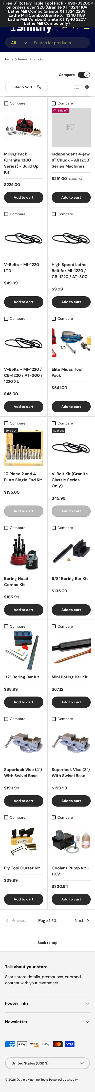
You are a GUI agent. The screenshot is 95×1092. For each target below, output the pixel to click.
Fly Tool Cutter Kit (22, 868)
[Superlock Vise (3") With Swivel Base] (71, 743)
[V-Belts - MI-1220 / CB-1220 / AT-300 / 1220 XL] (23, 342)
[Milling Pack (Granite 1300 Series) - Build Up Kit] (23, 127)
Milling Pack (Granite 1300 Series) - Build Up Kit (21, 163)
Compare (67, 74)
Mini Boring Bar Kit (70, 677)
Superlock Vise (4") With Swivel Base (23, 772)
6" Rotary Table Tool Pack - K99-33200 (51, 3)
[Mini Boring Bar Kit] (71, 650)
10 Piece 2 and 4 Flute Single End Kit (23, 477)
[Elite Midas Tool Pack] (71, 342)
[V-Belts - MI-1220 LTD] (23, 238)
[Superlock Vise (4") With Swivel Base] (23, 743)
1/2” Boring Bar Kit (21, 677)
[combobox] (47, 42)
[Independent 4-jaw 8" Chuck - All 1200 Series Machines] (71, 127)
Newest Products (30, 59)
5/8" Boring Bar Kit (70, 578)
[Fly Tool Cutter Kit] (23, 841)
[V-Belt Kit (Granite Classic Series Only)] (71, 447)
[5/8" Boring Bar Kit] (71, 552)
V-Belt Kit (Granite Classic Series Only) (70, 480)
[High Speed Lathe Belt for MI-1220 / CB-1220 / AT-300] (71, 238)
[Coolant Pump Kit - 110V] (71, 841)
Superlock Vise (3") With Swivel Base (71, 772)
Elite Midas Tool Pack (67, 372)
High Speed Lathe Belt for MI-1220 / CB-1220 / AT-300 (69, 270)
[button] (75, 26)
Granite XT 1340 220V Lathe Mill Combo (55, 21)
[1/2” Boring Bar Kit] (23, 650)
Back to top (47, 942)
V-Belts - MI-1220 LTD (21, 267)
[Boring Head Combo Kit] (23, 552)
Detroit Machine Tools (32, 1080)
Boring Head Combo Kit (16, 581)
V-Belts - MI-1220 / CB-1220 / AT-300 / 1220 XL (23, 375)
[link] (19, 921)
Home (9, 59)
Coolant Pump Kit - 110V (70, 871)
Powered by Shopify (63, 1080)
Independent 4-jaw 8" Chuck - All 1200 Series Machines (71, 160)
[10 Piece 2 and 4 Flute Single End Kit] (23, 447)
